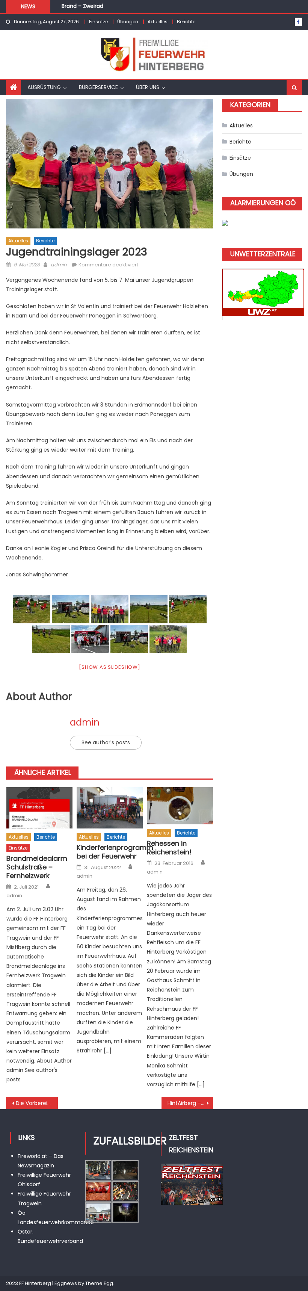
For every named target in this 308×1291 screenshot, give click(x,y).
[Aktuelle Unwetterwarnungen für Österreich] (263, 292)
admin (58, 264)
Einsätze (98, 21)
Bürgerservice (98, 87)
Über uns (147, 87)
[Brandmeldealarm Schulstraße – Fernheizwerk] (39, 807)
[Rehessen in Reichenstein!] (180, 805)
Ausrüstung (44, 87)
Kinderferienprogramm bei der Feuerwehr (110, 852)
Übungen (127, 21)
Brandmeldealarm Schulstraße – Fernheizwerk (36, 867)
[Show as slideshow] (109, 667)
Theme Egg (99, 1283)
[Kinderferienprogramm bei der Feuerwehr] (110, 807)
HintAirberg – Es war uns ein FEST (190, 1103)
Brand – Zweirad (82, 4)
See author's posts (106, 742)
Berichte (186, 21)
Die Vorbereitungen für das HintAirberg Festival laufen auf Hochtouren (37, 1103)
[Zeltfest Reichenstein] (192, 1184)
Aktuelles (158, 21)
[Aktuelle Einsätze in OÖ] (225, 222)
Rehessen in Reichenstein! (169, 848)
